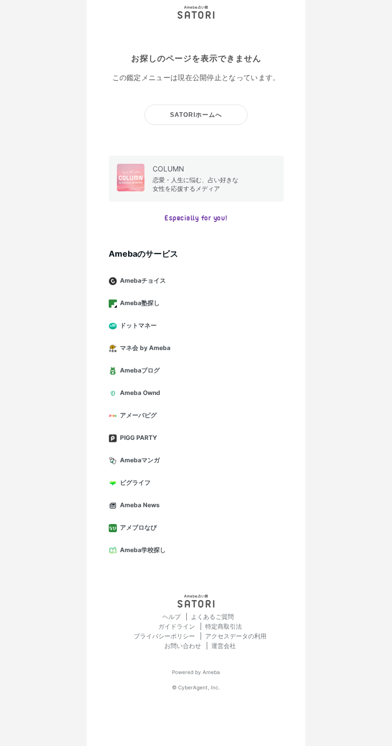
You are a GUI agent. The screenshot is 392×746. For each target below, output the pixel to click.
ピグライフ (135, 482)
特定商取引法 (223, 626)
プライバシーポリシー (165, 636)
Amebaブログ (140, 370)
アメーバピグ (138, 415)
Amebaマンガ (140, 460)
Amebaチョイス (143, 280)
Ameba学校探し (143, 550)
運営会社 (223, 646)
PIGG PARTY (138, 437)
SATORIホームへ (196, 114)
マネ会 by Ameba (145, 348)
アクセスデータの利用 (235, 636)
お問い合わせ (183, 646)
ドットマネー (138, 325)
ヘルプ (172, 616)
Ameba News (140, 505)
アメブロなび (138, 527)
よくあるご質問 (212, 616)
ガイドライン (177, 626)
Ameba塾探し (140, 303)
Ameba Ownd (140, 392)
